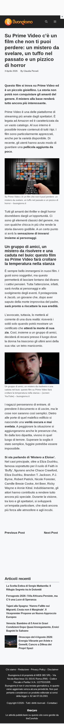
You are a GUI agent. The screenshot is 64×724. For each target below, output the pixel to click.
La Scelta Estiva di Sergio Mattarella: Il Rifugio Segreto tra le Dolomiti (28, 588)
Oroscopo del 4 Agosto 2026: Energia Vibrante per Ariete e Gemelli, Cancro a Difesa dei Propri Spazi (36, 643)
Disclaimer (53, 669)
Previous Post (15, 532)
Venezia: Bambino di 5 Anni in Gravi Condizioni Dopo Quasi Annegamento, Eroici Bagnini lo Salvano (32, 627)
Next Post (51, 532)
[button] (46, 21)
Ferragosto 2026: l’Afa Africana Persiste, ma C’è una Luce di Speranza (32, 598)
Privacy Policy (38, 669)
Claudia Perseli (31, 71)
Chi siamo (11, 669)
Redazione (23, 669)
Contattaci (52, 703)
